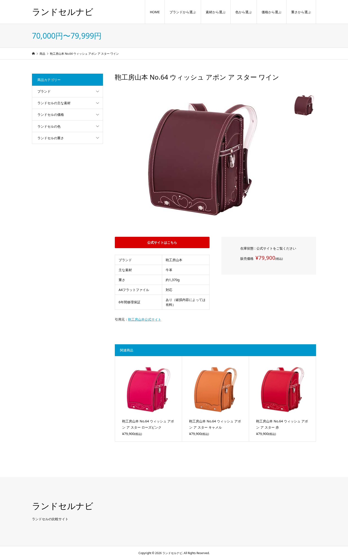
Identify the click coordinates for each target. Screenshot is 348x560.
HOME (155, 12)
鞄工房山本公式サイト (144, 319)
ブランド (44, 91)
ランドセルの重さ (50, 138)
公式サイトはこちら (162, 242)
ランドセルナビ (62, 12)
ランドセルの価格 (50, 114)
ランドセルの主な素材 (54, 103)
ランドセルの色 (49, 126)
